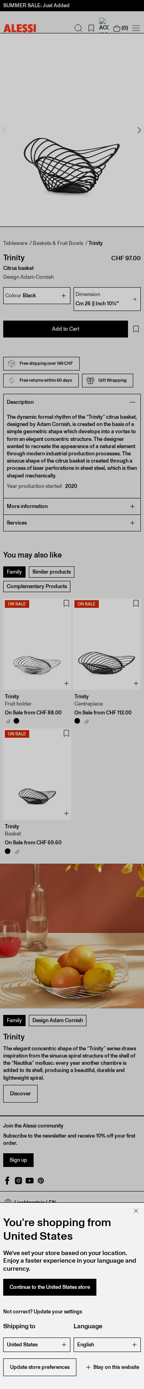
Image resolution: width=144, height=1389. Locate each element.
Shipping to (19, 1326)
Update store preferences (40, 1367)
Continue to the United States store (50, 1287)
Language (88, 1326)
